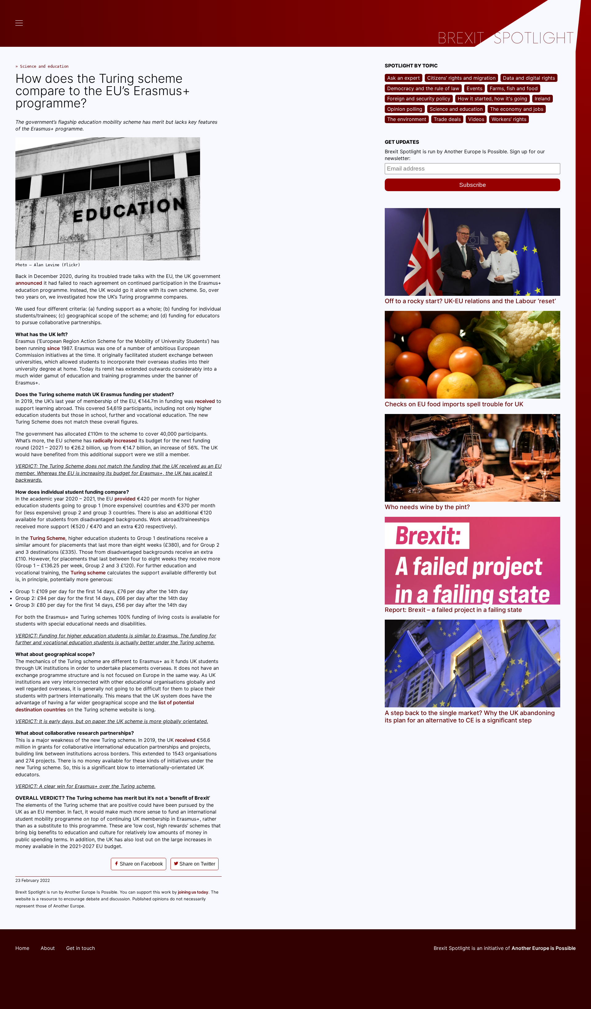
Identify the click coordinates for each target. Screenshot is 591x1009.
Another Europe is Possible (544, 948)
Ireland (542, 98)
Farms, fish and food (514, 88)
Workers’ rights (509, 119)
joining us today (193, 892)
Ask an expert (403, 78)
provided (125, 499)
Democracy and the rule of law (423, 88)
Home (22, 948)
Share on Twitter (196, 863)
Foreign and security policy (418, 98)
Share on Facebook (141, 863)
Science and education (44, 66)
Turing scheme (88, 572)
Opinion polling (404, 109)
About (48, 948)
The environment (406, 119)
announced (28, 283)
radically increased (115, 440)
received (205, 401)
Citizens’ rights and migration (461, 78)
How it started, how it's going (492, 98)
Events (474, 88)
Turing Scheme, (48, 538)
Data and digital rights (529, 78)
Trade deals (447, 119)
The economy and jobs (516, 109)
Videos (476, 119)
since (53, 348)
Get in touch (80, 948)
